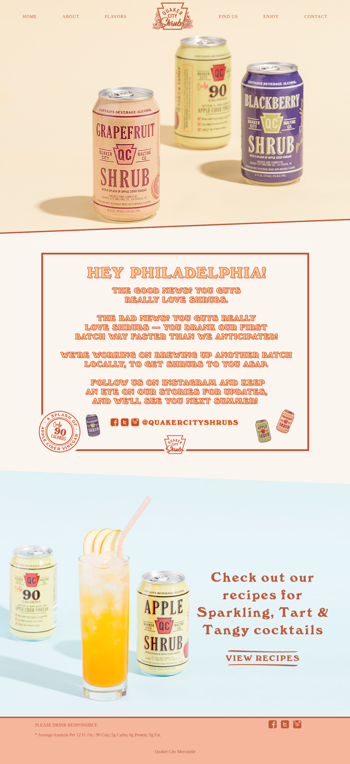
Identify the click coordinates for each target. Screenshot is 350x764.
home (30, 16)
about (70, 16)
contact (315, 16)
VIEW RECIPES (263, 658)
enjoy (271, 16)
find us (228, 16)
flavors (116, 16)
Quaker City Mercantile (175, 751)
